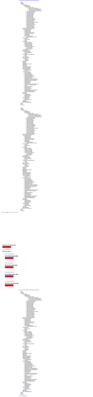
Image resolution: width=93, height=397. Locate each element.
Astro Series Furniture (30, 15)
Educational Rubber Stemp (29, 76)
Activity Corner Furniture (30, 20)
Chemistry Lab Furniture (28, 43)
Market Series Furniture (30, 21)
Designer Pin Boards (28, 73)
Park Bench (24, 352)
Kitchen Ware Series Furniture (31, 19)
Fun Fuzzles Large (27, 378)
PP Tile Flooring (27, 385)
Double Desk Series (28, 30)
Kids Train (24, 62)
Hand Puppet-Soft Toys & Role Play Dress (31, 79)
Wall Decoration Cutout (28, 77)
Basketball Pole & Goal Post (27, 63)
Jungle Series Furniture (30, 17)
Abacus (26, 85)
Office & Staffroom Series (29, 325)
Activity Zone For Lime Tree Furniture (34, 9)
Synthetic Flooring (27, 94)
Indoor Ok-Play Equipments (27, 102)
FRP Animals (25, 65)
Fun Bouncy (25, 92)
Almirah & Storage (26, 37)
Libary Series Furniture (30, 25)
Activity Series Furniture (30, 312)
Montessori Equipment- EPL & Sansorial (31, 379)
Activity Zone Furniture (30, 7)
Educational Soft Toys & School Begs (30, 80)
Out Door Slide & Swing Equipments (28, 54)
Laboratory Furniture (28, 338)
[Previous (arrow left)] (1, 198)
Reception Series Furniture (31, 27)
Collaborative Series (28, 31)
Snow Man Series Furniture (31, 12)
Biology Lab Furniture (28, 332)
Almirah (26, 38)
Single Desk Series (27, 29)
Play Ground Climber (26, 57)
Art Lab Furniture (29, 47)
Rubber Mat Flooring (28, 95)
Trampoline (24, 100)
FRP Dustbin (25, 64)
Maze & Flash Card (28, 87)
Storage (26, 40)
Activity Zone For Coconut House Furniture (35, 10)
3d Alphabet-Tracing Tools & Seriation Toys (31, 83)
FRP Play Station (27, 51)
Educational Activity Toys (27, 71)
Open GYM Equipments (26, 67)
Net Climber (26, 59)
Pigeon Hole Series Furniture (31, 24)
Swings (26, 345)
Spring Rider (25, 61)
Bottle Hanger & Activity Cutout (30, 365)
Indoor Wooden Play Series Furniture (32, 311)
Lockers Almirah (27, 39)
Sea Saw (26, 53)
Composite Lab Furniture (28, 44)
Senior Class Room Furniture (27, 318)
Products (22, 3)
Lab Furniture (25, 41)
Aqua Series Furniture (30, 13)
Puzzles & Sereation (28, 82)
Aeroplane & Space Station (27, 66)
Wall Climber (27, 60)
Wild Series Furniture (30, 305)
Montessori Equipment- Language (30, 90)
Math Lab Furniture (30, 48)
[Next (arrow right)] (91, 198)
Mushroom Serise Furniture (31, 11)
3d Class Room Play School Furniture (28, 28)
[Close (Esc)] (92, 1)
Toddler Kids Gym (26, 101)
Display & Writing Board (28, 75)
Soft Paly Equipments (26, 358)
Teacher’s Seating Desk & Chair (30, 32)
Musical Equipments (26, 97)
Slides (26, 55)
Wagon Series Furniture (30, 14)
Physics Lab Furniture (28, 331)
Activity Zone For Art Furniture (33, 8)
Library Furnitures (25, 49)
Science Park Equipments (27, 68)
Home (3, 212)
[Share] (90, 1)
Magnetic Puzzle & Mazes (29, 86)
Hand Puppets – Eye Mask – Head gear (31, 78)
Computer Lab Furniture (28, 45)
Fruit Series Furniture (30, 16)
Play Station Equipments (26, 50)
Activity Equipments (28, 72)
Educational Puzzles (28, 81)
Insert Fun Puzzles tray (28, 88)
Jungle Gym (26, 70)
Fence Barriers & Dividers (29, 74)
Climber (26, 58)
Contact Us (22, 104)
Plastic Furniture (27, 5)
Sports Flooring (25, 93)
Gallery (22, 392)
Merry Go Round (25, 56)
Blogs (22, 103)
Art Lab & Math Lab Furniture (29, 46)
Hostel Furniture (27, 35)
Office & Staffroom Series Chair (32, 36)
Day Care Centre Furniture (31, 18)
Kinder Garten (25, 4)
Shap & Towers (27, 372)
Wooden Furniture (27, 6)
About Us (22, 292)
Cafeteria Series (27, 34)
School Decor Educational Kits (29, 91)
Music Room (27, 98)
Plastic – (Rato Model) (28, 52)
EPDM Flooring (27, 96)
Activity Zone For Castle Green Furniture (35, 298)
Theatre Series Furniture (30, 26)
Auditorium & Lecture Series (29, 33)
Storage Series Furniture (30, 23)
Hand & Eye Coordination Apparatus (30, 84)
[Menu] (19, 106)
